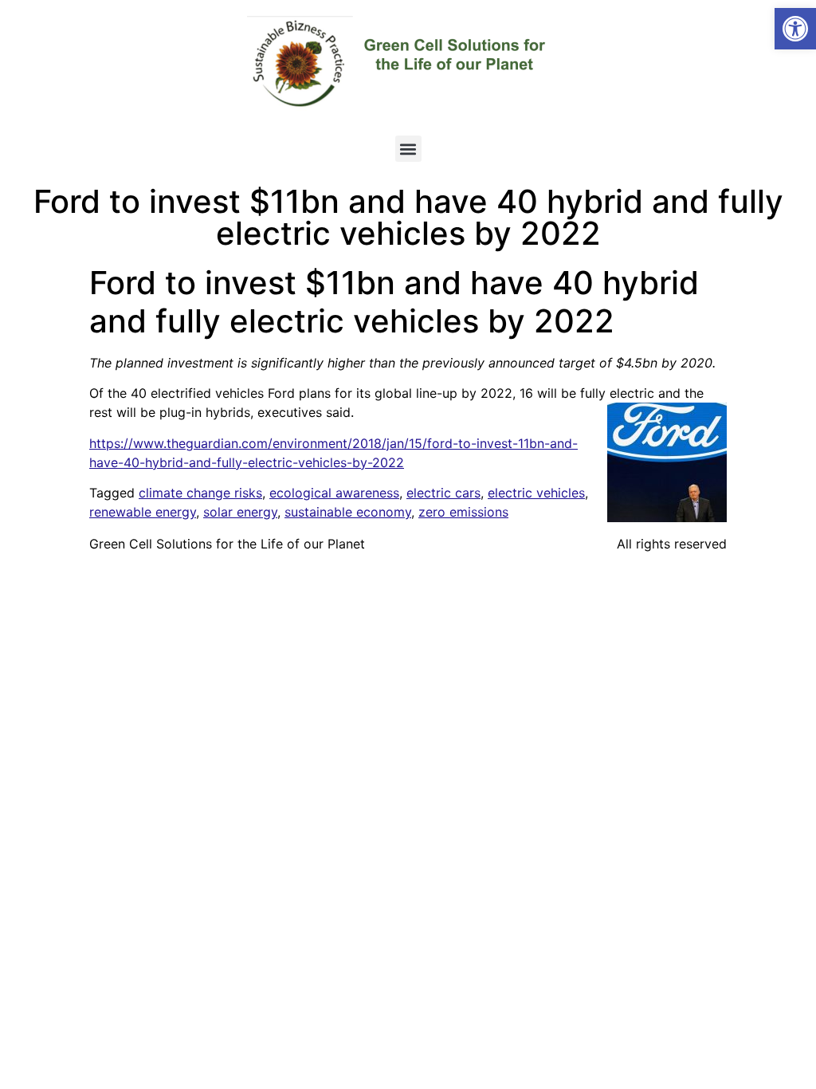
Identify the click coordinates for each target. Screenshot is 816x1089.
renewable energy (142, 512)
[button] (795, 28)
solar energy (240, 512)
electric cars (443, 493)
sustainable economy (347, 512)
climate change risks (200, 493)
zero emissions (463, 512)
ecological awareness (334, 493)
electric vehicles (536, 493)
